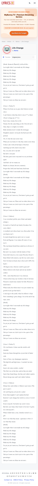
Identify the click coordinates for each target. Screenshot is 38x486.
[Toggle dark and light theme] (30, 3)
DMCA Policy (18, 480)
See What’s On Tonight (19, 33)
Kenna (17, 41)
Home (3, 41)
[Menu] (35, 3)
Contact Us (8, 480)
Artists (9, 41)
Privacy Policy (29, 480)
